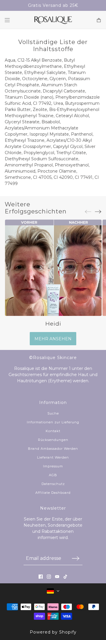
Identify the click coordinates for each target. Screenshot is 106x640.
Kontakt (53, 431)
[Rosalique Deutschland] (53, 20)
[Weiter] (98, 211)
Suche (53, 413)
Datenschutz (53, 484)
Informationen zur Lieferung (53, 422)
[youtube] (57, 576)
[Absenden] (75, 558)
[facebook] (40, 576)
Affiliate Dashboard (53, 493)
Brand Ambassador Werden (53, 449)
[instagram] (49, 576)
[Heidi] (53, 268)
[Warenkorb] (98, 20)
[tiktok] (65, 576)
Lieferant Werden (53, 457)
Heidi (53, 323)
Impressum (53, 466)
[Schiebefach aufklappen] (7, 20)
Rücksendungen (53, 440)
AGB (53, 475)
